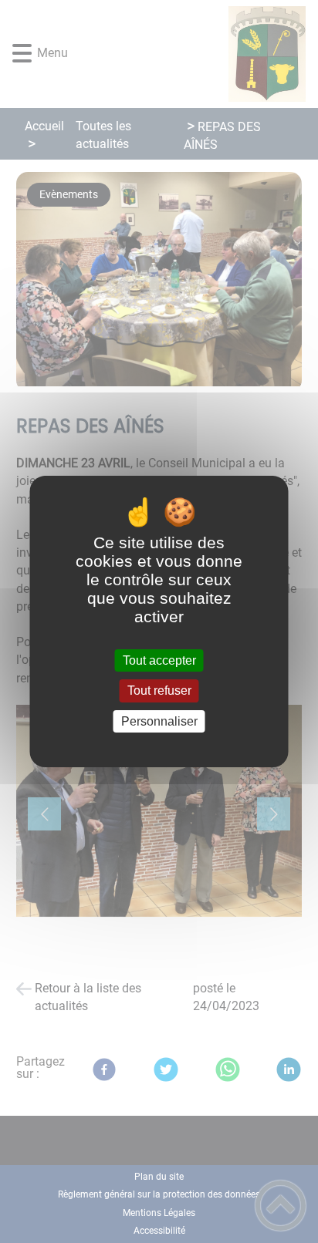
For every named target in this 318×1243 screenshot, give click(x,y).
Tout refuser (159, 691)
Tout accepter (159, 660)
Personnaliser (159, 721)
